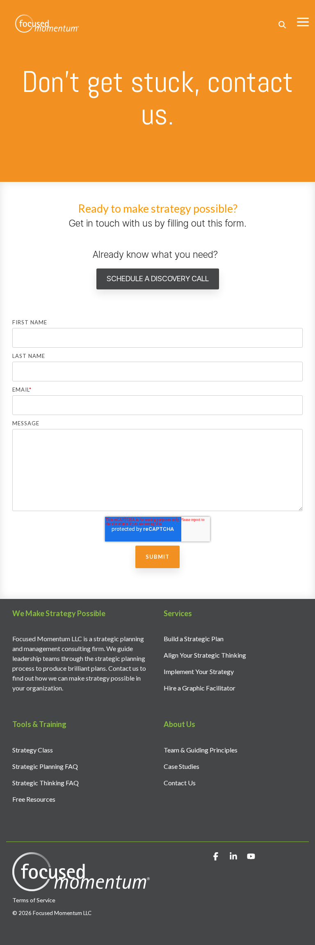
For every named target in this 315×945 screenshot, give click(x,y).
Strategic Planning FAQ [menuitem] (45, 766)
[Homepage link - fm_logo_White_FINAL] (81, 886)
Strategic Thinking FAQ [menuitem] (45, 783)
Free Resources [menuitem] (33, 799)
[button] (303, 21)
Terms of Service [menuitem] (33, 900)
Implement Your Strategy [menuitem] (199, 671)
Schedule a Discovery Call (158, 278)
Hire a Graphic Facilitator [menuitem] (199, 688)
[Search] (282, 25)
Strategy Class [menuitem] (32, 750)
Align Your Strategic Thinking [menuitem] (205, 655)
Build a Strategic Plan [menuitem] (194, 638)
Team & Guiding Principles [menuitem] (200, 750)
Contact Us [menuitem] (180, 783)
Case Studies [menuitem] (181, 766)
